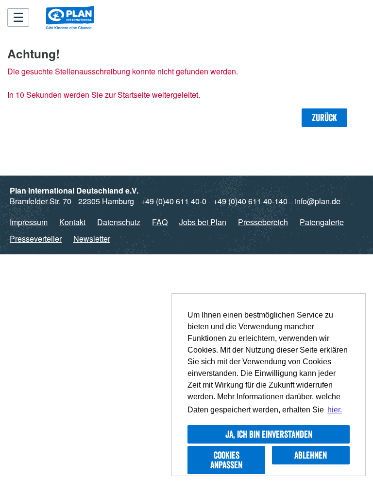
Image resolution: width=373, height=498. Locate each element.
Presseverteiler (36, 238)
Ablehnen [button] (310, 455)
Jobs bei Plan (202, 222)
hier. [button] (334, 410)
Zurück (324, 118)
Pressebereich (263, 222)
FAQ (160, 222)
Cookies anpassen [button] (226, 460)
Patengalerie (322, 222)
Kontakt (72, 222)
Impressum (29, 222)
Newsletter (91, 238)
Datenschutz (118, 222)
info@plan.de (317, 201)
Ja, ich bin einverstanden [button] (268, 434)
